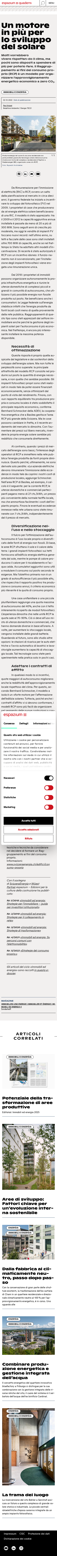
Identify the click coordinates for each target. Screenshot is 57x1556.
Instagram (21, 1548)
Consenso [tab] (9, 723)
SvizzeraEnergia (19, 884)
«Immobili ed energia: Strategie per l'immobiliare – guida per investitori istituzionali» (27, 904)
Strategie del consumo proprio (28, 952)
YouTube (6, 1548)
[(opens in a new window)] (38, 174)
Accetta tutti (29, 820)
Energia (13, 1227)
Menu (51, 3)
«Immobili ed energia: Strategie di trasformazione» (27, 928)
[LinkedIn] (25, 174)
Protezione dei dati (39, 1533)
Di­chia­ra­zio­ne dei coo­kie (18, 1538)
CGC (22, 1533)
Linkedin (13, 1548)
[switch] (48, 787)
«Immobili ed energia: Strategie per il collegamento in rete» (26, 917)
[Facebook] (19, 174)
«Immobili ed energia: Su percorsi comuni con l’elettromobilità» (28, 940)
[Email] (31, 174)
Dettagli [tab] (23, 723)
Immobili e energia (14, 92)
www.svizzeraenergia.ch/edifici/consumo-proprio (28, 865)
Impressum (10, 1533)
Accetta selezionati (28, 829)
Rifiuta (28, 838)
